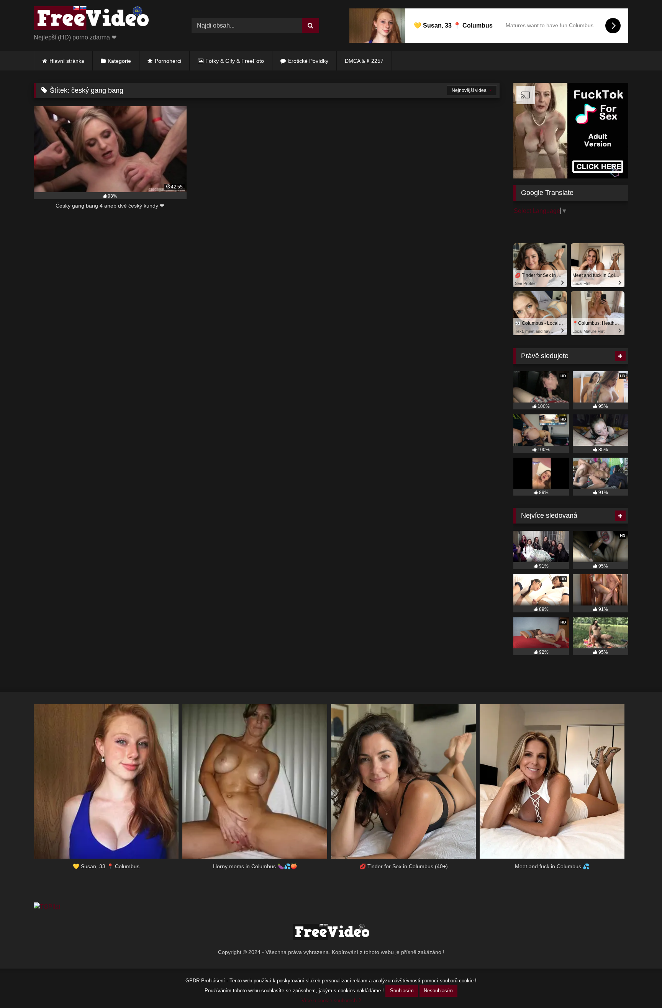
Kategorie (119, 61)
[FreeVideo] (91, 19)
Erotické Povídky (308, 61)
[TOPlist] (47, 906)
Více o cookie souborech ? (331, 1000)
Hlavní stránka (66, 61)
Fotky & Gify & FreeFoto (234, 61)
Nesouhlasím (438, 990)
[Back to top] (638, 985)
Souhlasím (402, 990)
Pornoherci (168, 61)
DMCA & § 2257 (364, 61)
